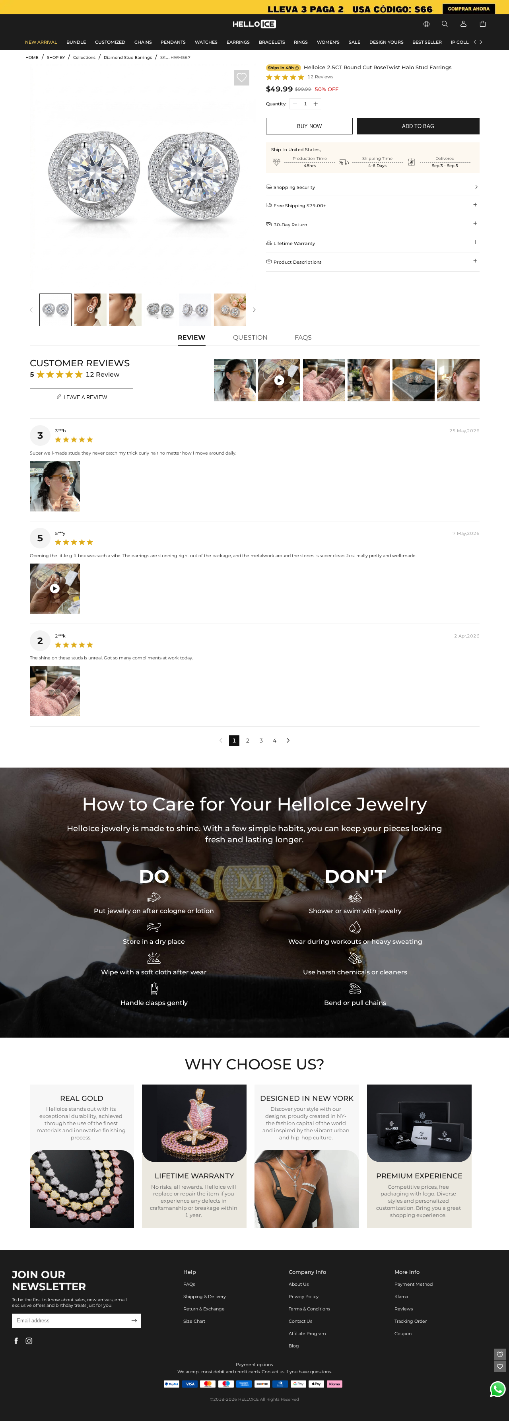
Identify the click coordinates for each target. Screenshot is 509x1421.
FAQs (189, 1284)
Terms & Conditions (309, 1309)
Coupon (403, 1333)
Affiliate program (307, 1333)
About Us (299, 1284)
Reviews (403, 1309)
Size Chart (194, 1321)
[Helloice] (254, 7)
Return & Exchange (204, 1309)
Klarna (401, 1296)
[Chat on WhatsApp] (498, 1389)
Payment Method (413, 1284)
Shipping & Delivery (204, 1296)
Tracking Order (410, 1321)
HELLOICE (248, 1399)
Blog (294, 1346)
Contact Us (300, 1321)
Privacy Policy (304, 1296)
